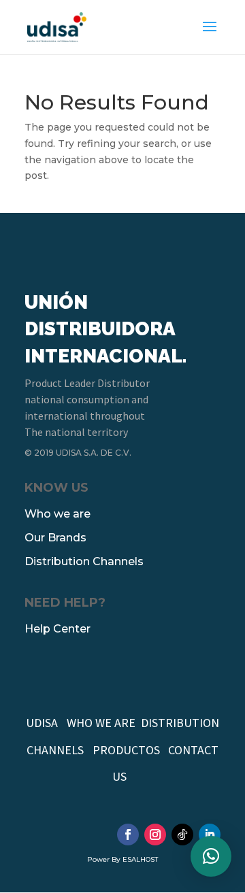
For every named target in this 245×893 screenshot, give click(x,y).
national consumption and (86, 399)
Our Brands (55, 537)
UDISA (42, 722)
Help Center (57, 628)
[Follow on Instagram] (155, 834)
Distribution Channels (84, 561)
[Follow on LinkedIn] (209, 834)
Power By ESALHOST (122, 859)
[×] (211, 856)
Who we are (57, 513)
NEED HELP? (64, 602)
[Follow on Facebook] (128, 834)
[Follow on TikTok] (182, 834)
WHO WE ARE (101, 722)
